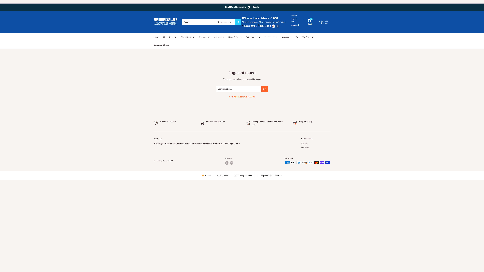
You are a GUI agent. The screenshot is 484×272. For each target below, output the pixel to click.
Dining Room (186, 37)
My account (295, 23)
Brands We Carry (303, 37)
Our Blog (305, 147)
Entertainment (252, 37)
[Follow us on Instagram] (231, 163)
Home (156, 37)
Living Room (168, 37)
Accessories (270, 37)
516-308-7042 (265, 26)
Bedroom (203, 37)
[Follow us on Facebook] (227, 163)
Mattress (217, 37)
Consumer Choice (161, 45)
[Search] (238, 22)
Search (304, 143)
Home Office (233, 37)
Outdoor (285, 37)
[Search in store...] (264, 89)
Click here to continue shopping (242, 97)
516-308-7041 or (250, 26)
